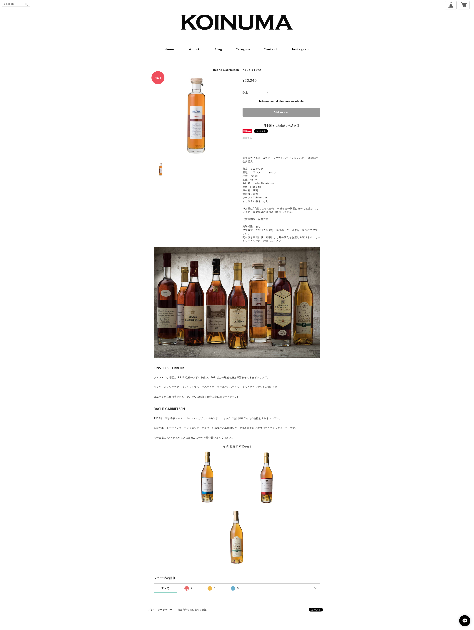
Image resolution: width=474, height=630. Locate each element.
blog (218, 49)
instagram (301, 49)
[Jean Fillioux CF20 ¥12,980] (207, 478)
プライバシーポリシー (160, 609)
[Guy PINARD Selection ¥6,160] (237, 537)
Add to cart (281, 112)
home (169, 49)
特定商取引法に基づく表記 (192, 609)
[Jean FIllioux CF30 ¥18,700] (266, 478)
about (194, 49)
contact (270, 49)
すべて (165, 588)
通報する (247, 137)
